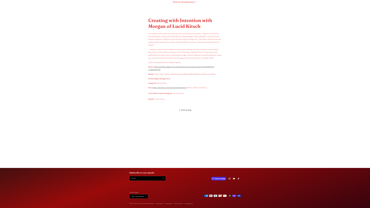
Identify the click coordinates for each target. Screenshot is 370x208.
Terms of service (178, 203)
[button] (4, 8)
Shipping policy (189, 203)
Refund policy (159, 203)
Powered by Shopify (149, 203)
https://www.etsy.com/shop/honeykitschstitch (169, 88)
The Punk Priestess (139, 203)
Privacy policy (168, 203)
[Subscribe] (163, 178)
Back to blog (186, 110)
